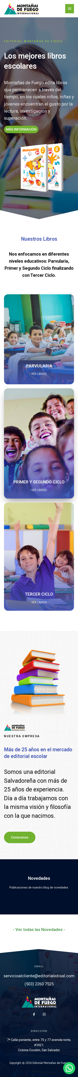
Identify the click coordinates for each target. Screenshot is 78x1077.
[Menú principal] (69, 8)
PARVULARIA (39, 365)
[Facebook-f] (34, 1014)
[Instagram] (44, 1014)
